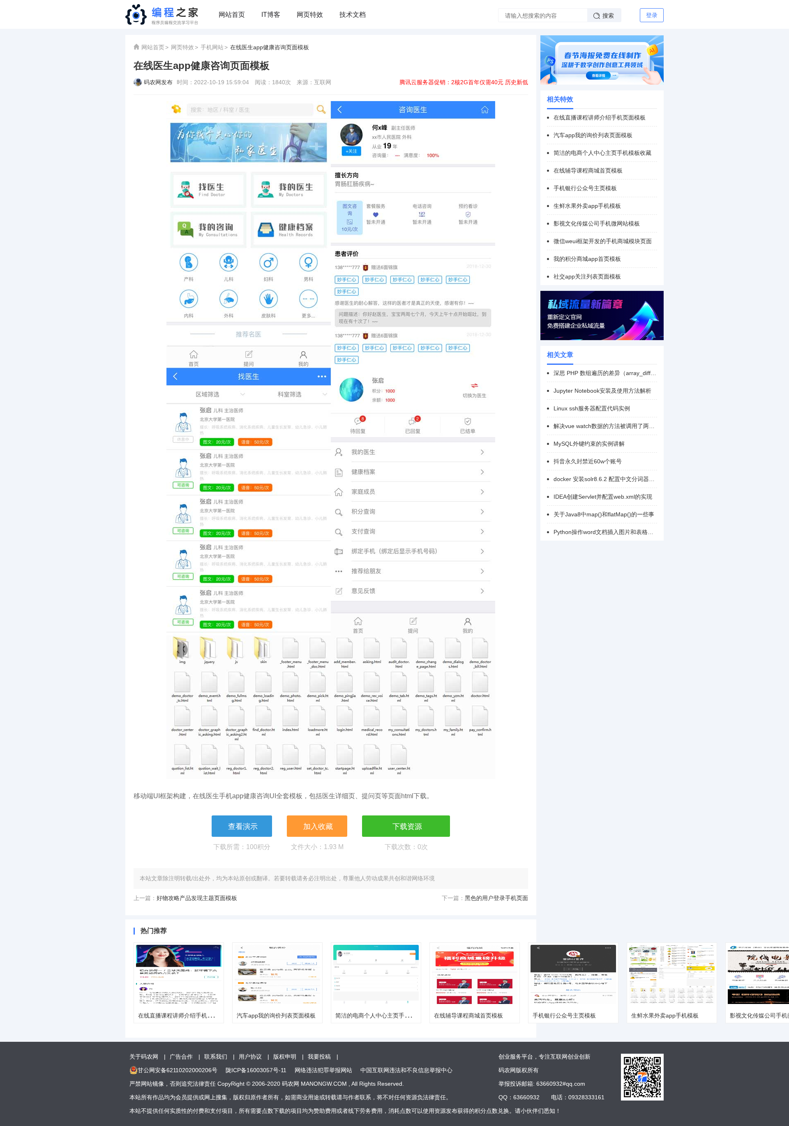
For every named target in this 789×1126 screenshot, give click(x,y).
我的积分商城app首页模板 (587, 259)
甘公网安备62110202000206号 (177, 1070)
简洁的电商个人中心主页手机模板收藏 (384, 1015)
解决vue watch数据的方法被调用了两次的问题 (605, 426)
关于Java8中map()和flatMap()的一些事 (604, 514)
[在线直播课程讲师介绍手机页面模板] (179, 974)
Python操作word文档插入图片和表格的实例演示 (605, 532)
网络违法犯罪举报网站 (323, 1070)
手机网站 (212, 47)
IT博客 (270, 14)
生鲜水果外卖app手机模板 (665, 1015)
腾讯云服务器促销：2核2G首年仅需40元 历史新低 (463, 82)
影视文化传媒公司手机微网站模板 (597, 223)
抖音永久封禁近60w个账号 (588, 461)
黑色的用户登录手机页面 (496, 898)
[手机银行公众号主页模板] (573, 974)
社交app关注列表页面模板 (587, 276)
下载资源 (407, 826)
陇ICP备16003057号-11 (256, 1070)
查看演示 (243, 826)
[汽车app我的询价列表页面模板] (277, 974)
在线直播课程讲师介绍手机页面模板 (184, 1015)
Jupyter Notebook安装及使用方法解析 (602, 390)
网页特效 (310, 14)
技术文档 (352, 14)
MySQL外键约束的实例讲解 (589, 443)
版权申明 (284, 1056)
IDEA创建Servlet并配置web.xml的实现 (603, 496)
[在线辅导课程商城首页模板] (474, 974)
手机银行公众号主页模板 (564, 1015)
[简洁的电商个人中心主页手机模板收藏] (376, 974)
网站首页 (232, 14)
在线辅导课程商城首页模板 (468, 1015)
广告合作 (181, 1056)
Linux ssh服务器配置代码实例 (592, 408)
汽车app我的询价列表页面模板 (276, 1015)
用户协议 (250, 1056)
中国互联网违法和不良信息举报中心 (406, 1070)
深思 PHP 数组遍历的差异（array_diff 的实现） (605, 373)
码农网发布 (158, 82)
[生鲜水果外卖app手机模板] (672, 974)
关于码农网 (143, 1056)
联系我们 (215, 1056)
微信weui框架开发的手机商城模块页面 (603, 241)
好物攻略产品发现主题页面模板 (197, 898)
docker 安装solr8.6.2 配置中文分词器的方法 (605, 479)
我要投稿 (319, 1056)
